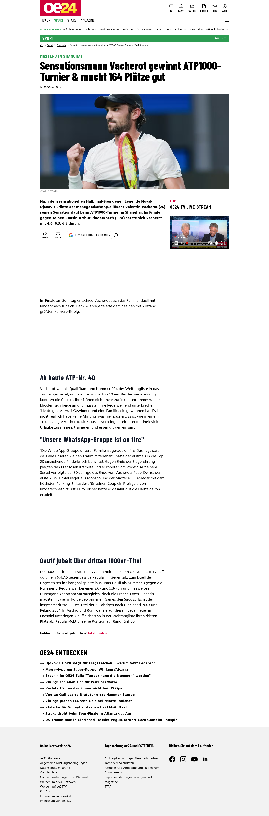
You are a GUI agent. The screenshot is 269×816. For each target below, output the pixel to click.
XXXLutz (147, 29)
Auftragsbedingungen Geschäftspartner (132, 758)
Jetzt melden (98, 633)
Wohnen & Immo (110, 29)
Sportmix (61, 45)
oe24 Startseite (50, 758)
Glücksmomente (73, 29)
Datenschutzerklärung (55, 768)
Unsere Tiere (196, 29)
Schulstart (91, 29)
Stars (71, 20)
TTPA (108, 786)
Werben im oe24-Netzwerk (58, 782)
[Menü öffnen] (227, 20)
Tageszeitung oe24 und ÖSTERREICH (130, 745)
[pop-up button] (216, 243)
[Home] (41, 45)
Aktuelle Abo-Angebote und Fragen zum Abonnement (132, 770)
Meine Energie (131, 29)
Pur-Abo (45, 791)
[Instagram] (183, 759)
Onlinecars (180, 29)
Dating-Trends (163, 29)
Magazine (87, 20)
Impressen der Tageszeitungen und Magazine (128, 780)
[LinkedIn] (205, 759)
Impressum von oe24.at (55, 796)
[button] (176, 243)
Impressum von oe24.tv (55, 801)
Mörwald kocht (215, 29)
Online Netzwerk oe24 (55, 745)
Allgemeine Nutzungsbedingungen (63, 763)
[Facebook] (172, 759)
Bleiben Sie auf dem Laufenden (191, 745)
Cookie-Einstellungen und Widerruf (64, 777)
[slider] (189, 243)
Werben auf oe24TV (53, 786)
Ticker (45, 20)
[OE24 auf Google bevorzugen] (115, 235)
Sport (58, 20)
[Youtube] (194, 759)
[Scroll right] (227, 30)
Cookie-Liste (48, 772)
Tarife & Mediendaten (119, 763)
